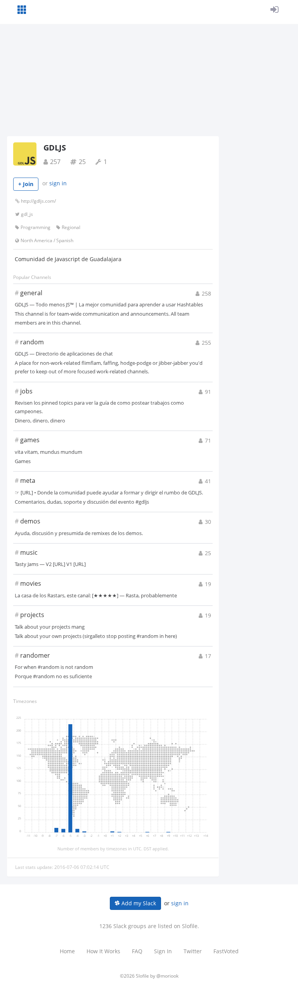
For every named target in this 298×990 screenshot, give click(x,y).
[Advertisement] (149, 78)
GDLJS (54, 147)
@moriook (167, 976)
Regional (71, 227)
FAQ (137, 951)
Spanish (64, 240)
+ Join (25, 184)
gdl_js (27, 214)
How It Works (103, 951)
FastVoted (226, 951)
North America (36, 240)
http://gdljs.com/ (38, 201)
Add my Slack (138, 903)
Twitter (193, 951)
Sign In (163, 951)
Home (67, 951)
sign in (58, 183)
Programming (35, 227)
